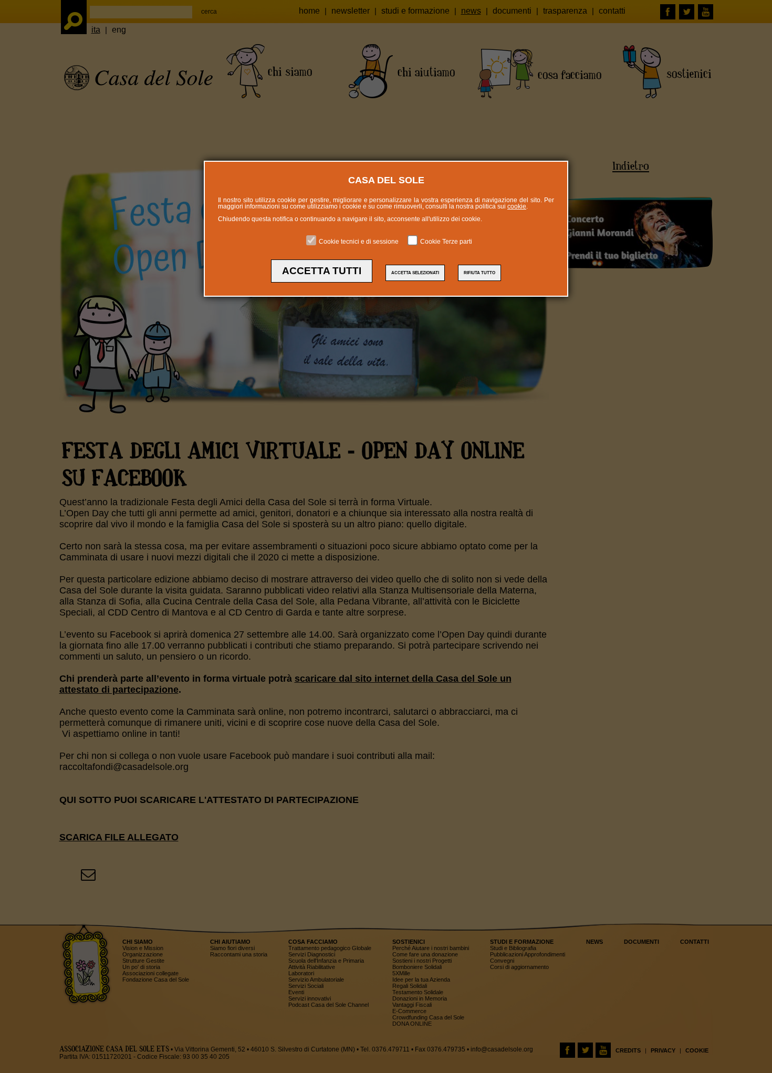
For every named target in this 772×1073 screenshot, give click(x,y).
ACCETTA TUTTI (321, 270)
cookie (516, 206)
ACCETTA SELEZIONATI (415, 272)
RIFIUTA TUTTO (479, 272)
